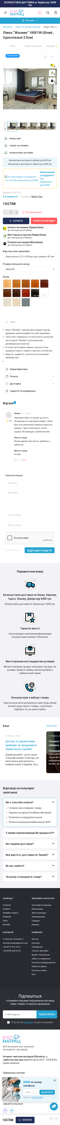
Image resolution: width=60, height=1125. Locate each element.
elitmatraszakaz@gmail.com (15, 943)
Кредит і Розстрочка (41, 955)
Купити (27, 1120)
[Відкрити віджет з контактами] (54, 1107)
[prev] (5, 123)
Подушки (36, 921)
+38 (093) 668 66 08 (12, 951)
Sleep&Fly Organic (10, 913)
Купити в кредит (44, 221)
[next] (5, 128)
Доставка (15, 383)
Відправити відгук (39, 550)
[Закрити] (54, 1080)
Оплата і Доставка (40, 951)
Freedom (6, 909)
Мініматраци (37, 909)
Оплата (14, 376)
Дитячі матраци (39, 913)
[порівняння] (45, 57)
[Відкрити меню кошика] (54, 12)
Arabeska (7, 917)
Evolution (7, 905)
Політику (28, 1022)
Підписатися (47, 1014)
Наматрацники (38, 917)
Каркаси (35, 924)
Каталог (30, 20)
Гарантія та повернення (23, 391)
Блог (34, 974)
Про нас (35, 939)
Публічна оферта (39, 966)
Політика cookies (39, 970)
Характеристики (33, 46)
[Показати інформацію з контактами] (40, 12)
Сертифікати (37, 947)
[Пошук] (47, 12)
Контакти (36, 943)
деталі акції (37, 1097)
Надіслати (47, 1092)
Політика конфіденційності (44, 962)
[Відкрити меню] (5, 12)
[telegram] (11, 1110)
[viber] (5, 1110)
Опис (12, 46)
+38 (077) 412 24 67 (12, 947)
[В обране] (52, 57)
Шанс (5, 921)
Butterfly (6, 924)
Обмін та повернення (41, 959)
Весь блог (52, 725)
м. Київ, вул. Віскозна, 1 (13, 939)
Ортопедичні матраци (41, 905)
